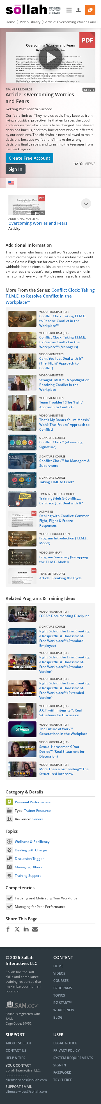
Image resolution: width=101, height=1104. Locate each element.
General (38, 819)
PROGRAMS (62, 988)
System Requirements (73, 1057)
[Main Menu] (69, 10)
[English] (11, 183)
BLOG (58, 1017)
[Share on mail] (35, 929)
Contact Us (16, 1050)
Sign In (15, 169)
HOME (58, 966)
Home (10, 21)
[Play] (86, 203)
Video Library (30, 21)
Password (62, 1072)
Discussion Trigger (29, 858)
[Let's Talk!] (90, 10)
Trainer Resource (37, 810)
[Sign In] (79, 10)
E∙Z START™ (62, 1002)
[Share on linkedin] (26, 929)
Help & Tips (15, 1057)
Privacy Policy (66, 1050)
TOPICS (59, 995)
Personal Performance (32, 802)
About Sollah (18, 1043)
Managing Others (28, 867)
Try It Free (62, 1079)
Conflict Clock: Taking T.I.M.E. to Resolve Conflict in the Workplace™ (50, 296)
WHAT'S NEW (63, 1010)
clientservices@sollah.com (26, 1079)
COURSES (61, 980)
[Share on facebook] (8, 929)
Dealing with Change (31, 850)
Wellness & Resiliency (32, 841)
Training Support (28, 875)
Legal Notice (65, 1043)
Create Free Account (29, 158)
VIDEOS (59, 973)
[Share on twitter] (17, 929)
